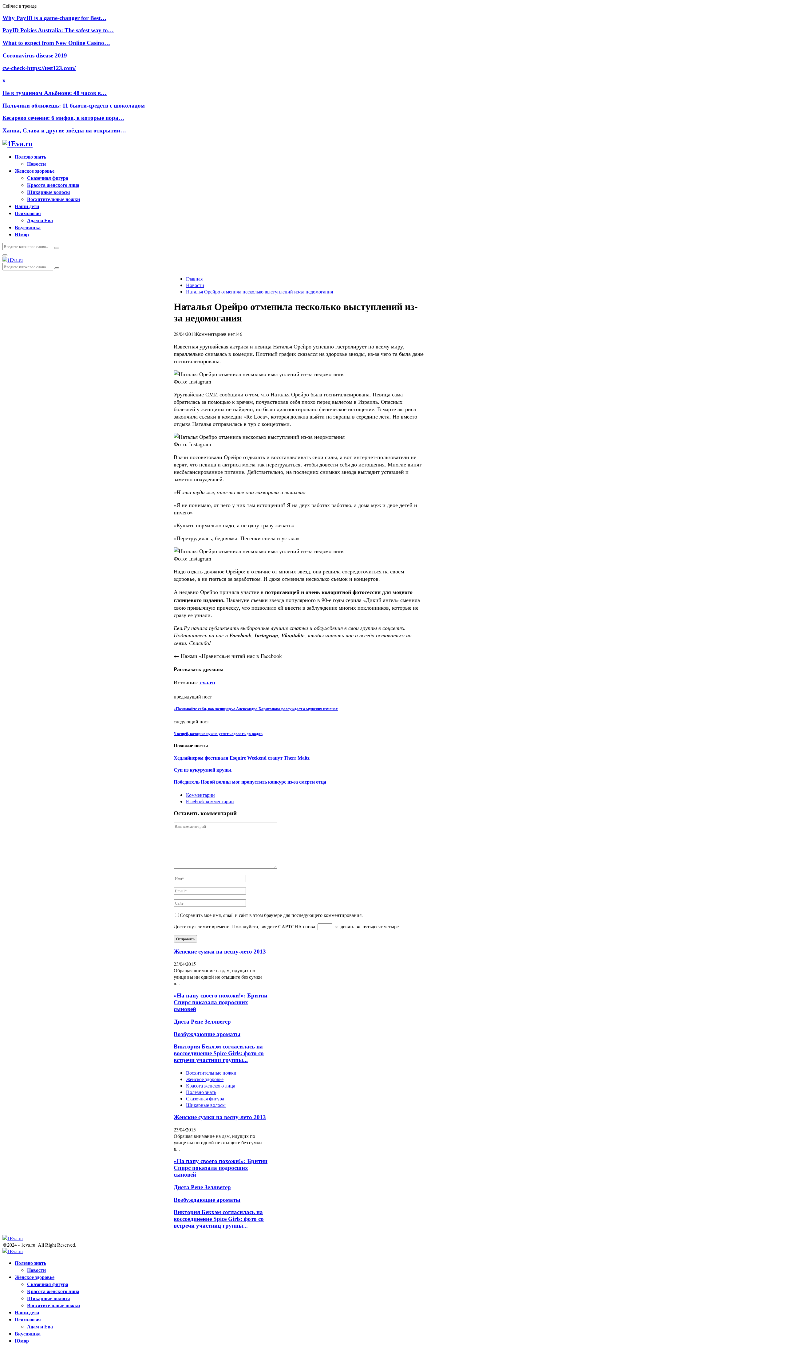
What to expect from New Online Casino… (56, 43)
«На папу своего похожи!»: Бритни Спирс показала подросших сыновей (220, 1002)
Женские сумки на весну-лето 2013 (220, 951)
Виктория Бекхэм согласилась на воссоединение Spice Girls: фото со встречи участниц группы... (219, 1053)
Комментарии (200, 795)
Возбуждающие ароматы (207, 1034)
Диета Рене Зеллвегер (202, 1021)
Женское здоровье (34, 170)
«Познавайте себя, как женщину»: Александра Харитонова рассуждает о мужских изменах (256, 708)
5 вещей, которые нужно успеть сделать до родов (218, 733)
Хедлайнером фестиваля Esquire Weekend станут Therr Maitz (242, 758)
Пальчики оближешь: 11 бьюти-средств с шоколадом (73, 105)
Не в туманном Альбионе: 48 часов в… (54, 93)
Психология (28, 213)
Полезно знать (30, 156)
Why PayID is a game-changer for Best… (54, 18)
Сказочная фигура (47, 177)
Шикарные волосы (48, 191)
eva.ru (207, 682)
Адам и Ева (40, 220)
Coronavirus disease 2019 (34, 55)
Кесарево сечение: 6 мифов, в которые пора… (63, 118)
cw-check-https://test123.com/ (39, 68)
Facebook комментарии (210, 801)
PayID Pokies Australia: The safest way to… (58, 30)
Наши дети (27, 206)
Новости (36, 163)
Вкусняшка (28, 227)
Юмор (22, 234)
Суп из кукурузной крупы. (203, 770)
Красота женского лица (53, 184)
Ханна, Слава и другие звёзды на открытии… (64, 130)
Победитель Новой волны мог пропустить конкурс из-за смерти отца (250, 782)
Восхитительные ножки (53, 199)
